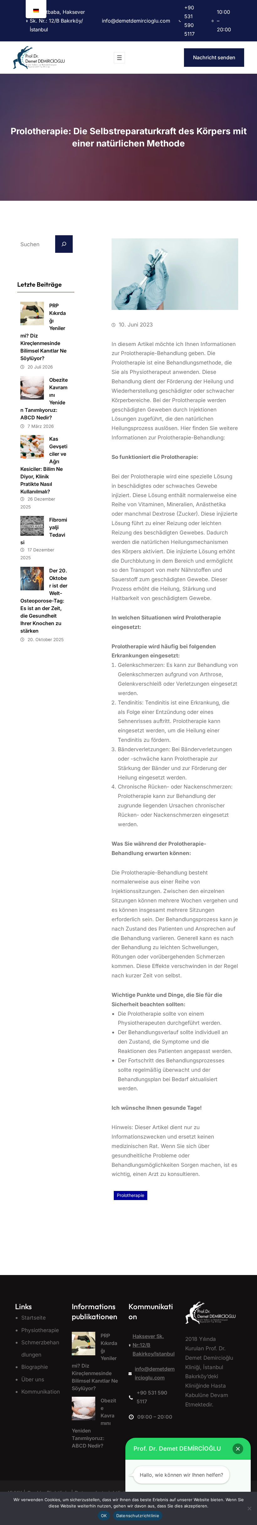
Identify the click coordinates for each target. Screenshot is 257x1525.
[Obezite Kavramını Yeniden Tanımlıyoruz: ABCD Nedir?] (83, 1410)
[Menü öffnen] (119, 57)
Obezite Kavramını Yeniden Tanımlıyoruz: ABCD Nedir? (44, 399)
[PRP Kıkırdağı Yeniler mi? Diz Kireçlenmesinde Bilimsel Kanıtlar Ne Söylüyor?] (83, 1345)
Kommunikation (40, 1391)
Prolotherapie (130, 1195)
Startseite (33, 1317)
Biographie (34, 1366)
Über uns (32, 1379)
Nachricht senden (214, 57)
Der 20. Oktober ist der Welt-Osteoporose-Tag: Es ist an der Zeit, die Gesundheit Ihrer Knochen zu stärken (43, 600)
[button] (238, 1448)
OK (104, 1515)
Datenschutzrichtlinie (137, 1515)
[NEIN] (249, 1508)
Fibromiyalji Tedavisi (43, 531)
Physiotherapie (40, 1330)
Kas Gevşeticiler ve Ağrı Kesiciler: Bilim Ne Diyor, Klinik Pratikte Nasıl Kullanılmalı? (43, 465)
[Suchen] (64, 244)
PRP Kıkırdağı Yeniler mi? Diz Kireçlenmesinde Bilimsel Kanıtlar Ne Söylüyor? (43, 331)
